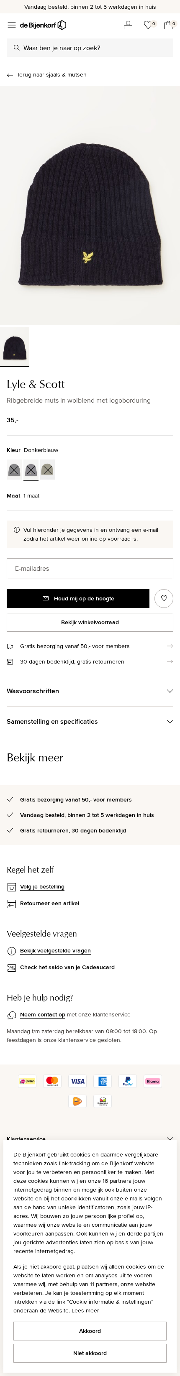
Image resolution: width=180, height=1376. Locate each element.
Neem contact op (42, 1014)
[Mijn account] (128, 25)
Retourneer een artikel (49, 903)
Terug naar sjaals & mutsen (52, 74)
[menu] (11, 25)
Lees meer (85, 1310)
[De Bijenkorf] (43, 25)
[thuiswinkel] (102, 1106)
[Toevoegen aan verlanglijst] (163, 598)
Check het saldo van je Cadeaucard (67, 967)
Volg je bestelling (42, 886)
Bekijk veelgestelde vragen (55, 950)
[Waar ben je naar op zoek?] (16, 47)
